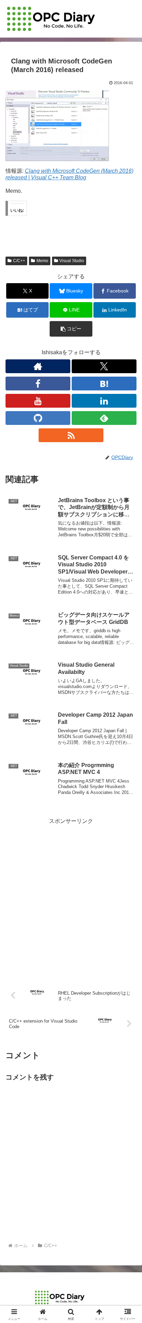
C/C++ (19, 260)
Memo (42, 260)
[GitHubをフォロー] (38, 418)
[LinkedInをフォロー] (104, 401)
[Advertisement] (71, 897)
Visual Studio (71, 260)
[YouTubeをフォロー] (38, 401)
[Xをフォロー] (104, 366)
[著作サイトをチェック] (38, 366)
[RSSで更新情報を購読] (71, 435)
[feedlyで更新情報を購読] (104, 418)
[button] (71, 329)
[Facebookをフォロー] (38, 383)
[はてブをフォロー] (104, 383)
